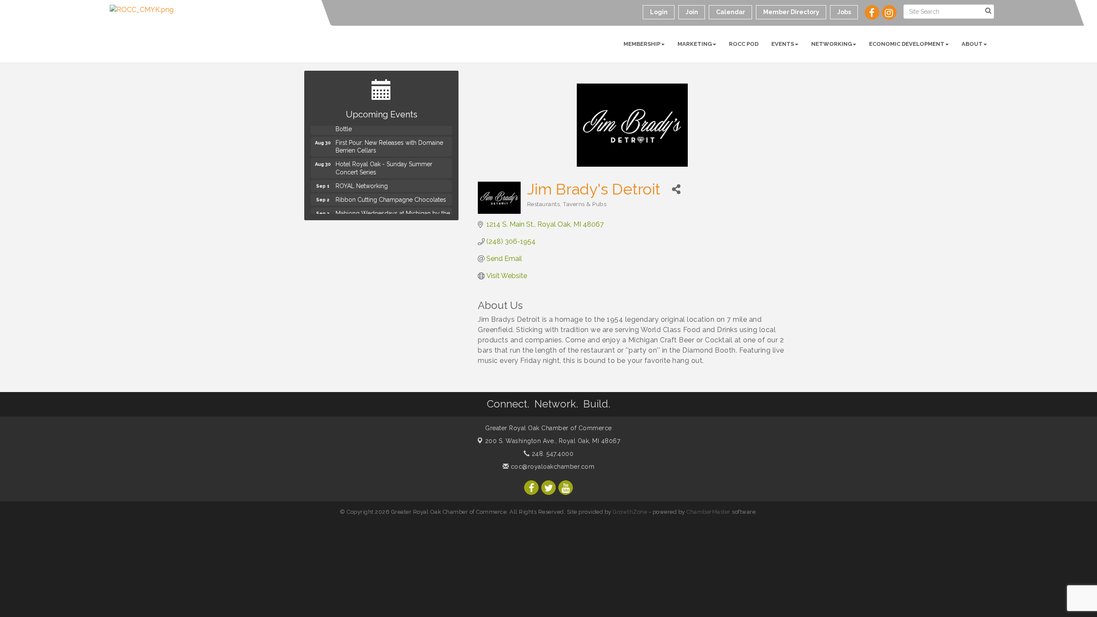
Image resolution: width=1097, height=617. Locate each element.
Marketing (694, 44)
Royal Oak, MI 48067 (552, 440)
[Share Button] (676, 189)
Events (782, 44)
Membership (641, 44)
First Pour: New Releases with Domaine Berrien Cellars (389, 144)
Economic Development (906, 44)
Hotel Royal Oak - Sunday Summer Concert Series (384, 165)
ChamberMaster (708, 512)
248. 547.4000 (551, 453)
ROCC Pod (743, 44)
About (972, 44)
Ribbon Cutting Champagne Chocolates (391, 197)
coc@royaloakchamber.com (551, 466)
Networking (831, 44)
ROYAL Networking (362, 183)
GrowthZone (630, 512)
